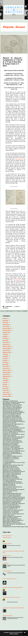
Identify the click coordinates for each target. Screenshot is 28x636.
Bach (5, 408)
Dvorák (5, 425)
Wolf (4, 524)
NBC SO (15, 476)
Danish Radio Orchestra (15, 420)
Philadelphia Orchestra (9, 484)
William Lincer (15, 521)
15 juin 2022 (17, 306)
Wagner (5, 517)
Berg (12, 409)
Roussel (21, 311)
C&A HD (6, 308)
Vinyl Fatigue (6, 563)
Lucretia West (7, 463)
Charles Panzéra (16, 417)
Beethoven (6, 409)
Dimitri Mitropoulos (8, 424)
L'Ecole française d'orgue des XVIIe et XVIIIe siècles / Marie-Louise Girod (15, 618)
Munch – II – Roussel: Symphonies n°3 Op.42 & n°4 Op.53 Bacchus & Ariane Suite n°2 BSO (12, 62)
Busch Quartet (7, 416)
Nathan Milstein (7, 476)
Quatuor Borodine (19, 489)
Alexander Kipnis (7, 403)
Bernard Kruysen (7, 411)
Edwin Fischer (12, 425)
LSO (23, 462)
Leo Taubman (15, 458)
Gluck (22, 434)
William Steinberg (7, 522)
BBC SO (18, 408)
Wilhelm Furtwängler (17, 520)
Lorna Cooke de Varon (9, 461)
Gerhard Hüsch (15, 434)
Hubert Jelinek (14, 443)
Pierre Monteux (17, 486)
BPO (16, 412)
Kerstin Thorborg (17, 453)
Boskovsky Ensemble (8, 412)
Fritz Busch (21, 431)
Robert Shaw (21, 497)
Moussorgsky (7, 475)
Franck (5, 431)
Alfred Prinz (16, 403)
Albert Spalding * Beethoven (12, 601)
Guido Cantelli (11, 435)
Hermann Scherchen (17, 442)
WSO (13, 524)
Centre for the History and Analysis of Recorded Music (13, 551)
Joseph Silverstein (19, 451)
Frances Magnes (17, 430)
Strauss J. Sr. (13, 508)
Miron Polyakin (7, 474)
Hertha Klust (6, 443)
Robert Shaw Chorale (8, 498)
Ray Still (9, 495)
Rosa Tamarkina (7, 499)
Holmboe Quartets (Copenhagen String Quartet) (16, 572)
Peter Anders (11, 483)
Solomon (5, 507)
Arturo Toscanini (7, 407)
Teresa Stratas (15, 511)
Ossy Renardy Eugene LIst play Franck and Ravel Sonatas (16, 566)
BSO (9, 311)
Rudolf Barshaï (7, 502)
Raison (18, 494)
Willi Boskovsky (17, 522)
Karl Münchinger (15, 452)
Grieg (5, 435)
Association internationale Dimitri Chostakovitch (14, 608)
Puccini (13, 488)
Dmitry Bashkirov (18, 424)
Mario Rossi (13, 466)
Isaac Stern (6, 447)
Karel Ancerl (6, 452)
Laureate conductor (7, 543)
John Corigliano (15, 449)
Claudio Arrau (14, 418)
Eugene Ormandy (15, 427)
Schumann (21, 503)
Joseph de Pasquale (8, 451)
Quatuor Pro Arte (7, 494)
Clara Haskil (6, 418)
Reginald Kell (16, 495)
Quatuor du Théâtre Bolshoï (10, 490)
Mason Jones (15, 467)
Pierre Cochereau (8, 486)
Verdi (5, 515)
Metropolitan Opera (8, 471)
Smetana (17, 506)
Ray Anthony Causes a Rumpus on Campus (15, 557)
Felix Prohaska (7, 429)
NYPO (19, 479)
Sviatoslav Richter (8, 510)
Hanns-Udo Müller (17, 438)
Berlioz (17, 409)
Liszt (11, 460)
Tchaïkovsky (6, 511)
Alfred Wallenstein (8, 404)
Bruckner (5, 413)
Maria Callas (6, 466)
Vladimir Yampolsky (8, 516)
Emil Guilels (6, 427)
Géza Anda (21, 436)
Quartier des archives (7, 615)
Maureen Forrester (14, 468)
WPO (9, 524)
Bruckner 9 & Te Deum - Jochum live (14, 545)
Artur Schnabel (17, 407)
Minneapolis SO (16, 472)
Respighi (14, 497)
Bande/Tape (4, 311)
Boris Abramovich (18, 411)
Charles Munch (15, 311)
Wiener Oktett (7, 520)
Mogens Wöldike (16, 474)
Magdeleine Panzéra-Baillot (10, 465)
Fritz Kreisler (6, 433)
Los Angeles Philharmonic (10, 462)
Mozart (14, 475)
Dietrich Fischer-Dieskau (9, 422)
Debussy (22, 421)
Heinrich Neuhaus (8, 440)
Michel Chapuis (7, 472)
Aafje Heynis (6, 401)
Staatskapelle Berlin (14, 507)
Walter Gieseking (13, 517)
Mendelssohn (7, 470)
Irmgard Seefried (15, 445)
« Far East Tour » (18, 159)
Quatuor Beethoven (8, 489)
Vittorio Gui (10, 515)
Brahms (21, 412)
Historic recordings (7, 578)
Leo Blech (15, 457)
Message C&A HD (16, 470)
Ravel (5, 495)
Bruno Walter (13, 413)
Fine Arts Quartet (7, 430)
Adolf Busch (14, 401)
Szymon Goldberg (18, 510)
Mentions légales (14, 634)
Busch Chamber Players (14, 415)
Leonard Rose (7, 458)
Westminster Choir (16, 519)
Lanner (19, 456)
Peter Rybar (19, 483)
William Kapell (7, 521)
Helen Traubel (7, 442)
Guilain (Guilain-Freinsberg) (10, 436)
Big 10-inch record (7, 555)
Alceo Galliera (7, 402)
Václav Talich (17, 516)
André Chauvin (17, 404)
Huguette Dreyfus (8, 444)
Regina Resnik (7, 497)
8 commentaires (9, 306)
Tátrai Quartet (7, 513)
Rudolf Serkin (7, 503)
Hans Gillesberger (8, 439)
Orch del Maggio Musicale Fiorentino (12, 481)
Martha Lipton (7, 467)
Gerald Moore (7, 434)
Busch (5, 415)
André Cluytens (7, 406)
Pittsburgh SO (7, 488)
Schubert (14, 503)
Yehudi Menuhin (20, 524)
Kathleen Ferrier (7, 453)
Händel (15, 444)
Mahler (20, 465)
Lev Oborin (6, 460)
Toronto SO (15, 512)
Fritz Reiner (14, 433)
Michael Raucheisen (19, 471)
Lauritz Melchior (7, 457)
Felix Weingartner (16, 429)
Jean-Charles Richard (17, 448)
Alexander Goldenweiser (17, 402)
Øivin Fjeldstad (7, 525)
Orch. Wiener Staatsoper (9, 480)
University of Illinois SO (17, 513)
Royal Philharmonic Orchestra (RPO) (12, 501)
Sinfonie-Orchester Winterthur (11, 504)
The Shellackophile (7, 571)
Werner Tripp (6, 519)
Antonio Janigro (16, 406)
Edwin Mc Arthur (7, 426)
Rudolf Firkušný (15, 502)
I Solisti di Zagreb (14, 447)
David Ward (15, 421)
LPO (19, 462)
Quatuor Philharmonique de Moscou (12, 493)
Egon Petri (15, 426)
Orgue (5, 483)
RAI (14, 494)
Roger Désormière (20, 498)
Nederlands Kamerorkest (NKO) (11, 477)
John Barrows (7, 449)
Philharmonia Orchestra (9, 485)
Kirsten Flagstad (7, 454)
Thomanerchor (7, 512)
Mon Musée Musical (7, 535)
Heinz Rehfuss (17, 440)
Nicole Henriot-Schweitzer (10, 479)
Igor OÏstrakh (6, 445)
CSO (20, 418)
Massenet (6, 468)
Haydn (15, 439)
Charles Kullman (16, 416)
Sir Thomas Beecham (8, 506)
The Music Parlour (7, 537)
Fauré (22, 427)
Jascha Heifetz (7, 448)
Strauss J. (6, 508)
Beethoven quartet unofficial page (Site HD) (12, 587)
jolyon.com (14, 578)
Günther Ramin (7, 438)
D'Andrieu (6, 420)
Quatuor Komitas (7, 492)
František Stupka (12, 431)
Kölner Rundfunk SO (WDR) (10, 456)
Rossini (14, 499)
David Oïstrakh (7, 421)
